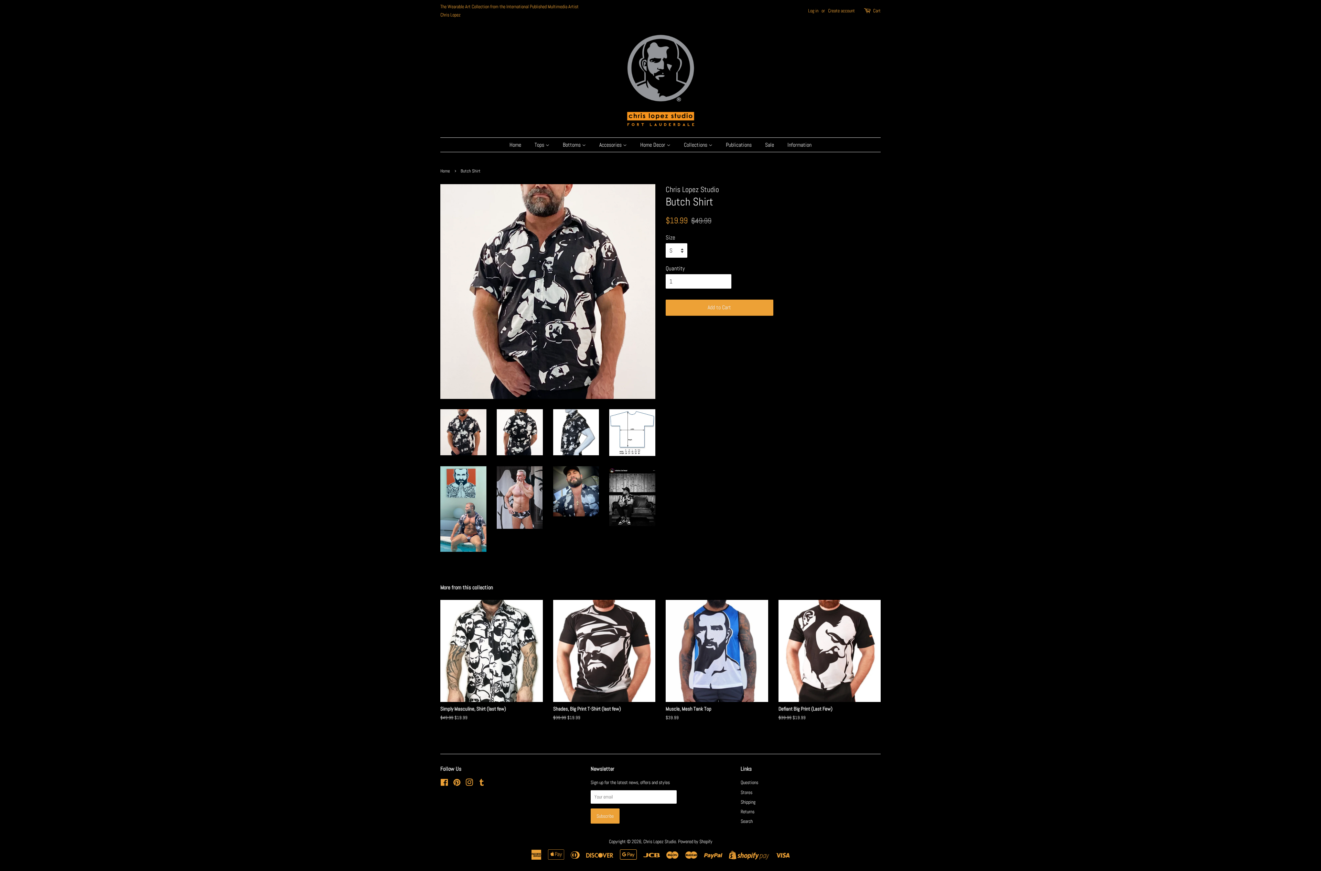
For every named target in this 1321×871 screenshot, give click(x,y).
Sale (769, 144)
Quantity (675, 268)
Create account (841, 11)
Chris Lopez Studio (659, 841)
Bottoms (572, 144)
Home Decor (653, 144)
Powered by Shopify (695, 841)
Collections (696, 144)
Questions (749, 782)
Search (747, 821)
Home (515, 144)
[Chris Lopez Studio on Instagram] (469, 784)
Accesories (611, 144)
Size (670, 237)
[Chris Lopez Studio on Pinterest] (457, 784)
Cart (877, 11)
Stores (746, 792)
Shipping (748, 802)
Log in (813, 11)
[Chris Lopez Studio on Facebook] (444, 784)
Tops (540, 144)
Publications (739, 144)
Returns (747, 811)
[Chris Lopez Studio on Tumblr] (481, 784)
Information (799, 144)
